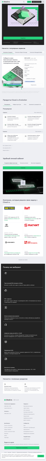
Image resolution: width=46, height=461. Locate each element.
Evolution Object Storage (12, 124)
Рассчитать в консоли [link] (13, 85)
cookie (29, 454)
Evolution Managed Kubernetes (34, 116)
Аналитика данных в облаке (34, 135)
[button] (24, 2)
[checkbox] (25, 78)
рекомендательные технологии (7, 455)
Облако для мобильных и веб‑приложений (12, 136)
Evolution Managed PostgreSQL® (35, 124)
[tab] (8, 42)
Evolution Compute (11, 116)
